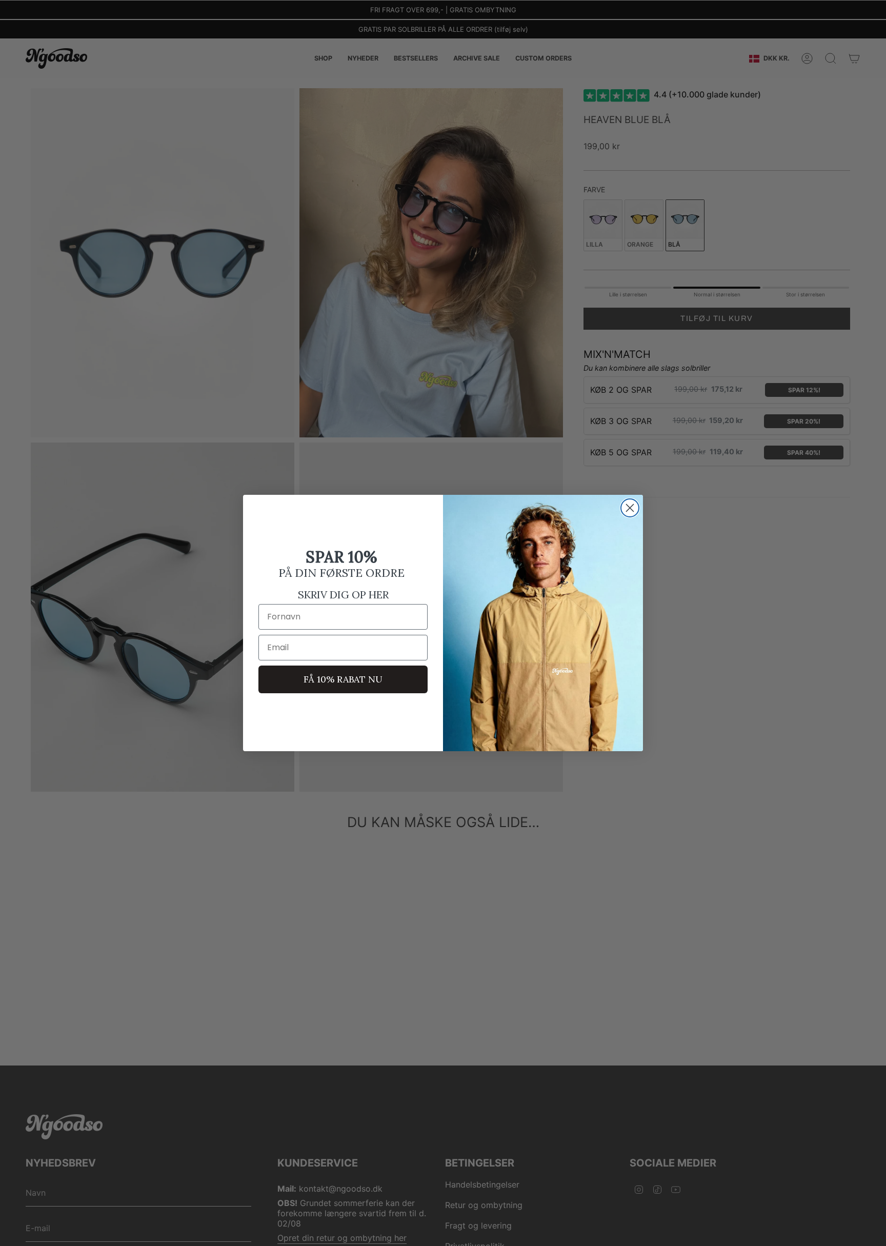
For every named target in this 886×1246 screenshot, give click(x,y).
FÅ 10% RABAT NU (343, 679)
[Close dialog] (630, 508)
